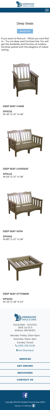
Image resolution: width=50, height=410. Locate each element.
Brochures (25, 372)
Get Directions (26, 350)
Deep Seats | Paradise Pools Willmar (25, 4)
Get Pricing (25, 366)
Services (25, 359)
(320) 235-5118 (26, 345)
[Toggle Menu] (47, 10)
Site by (28, 406)
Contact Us (25, 379)
